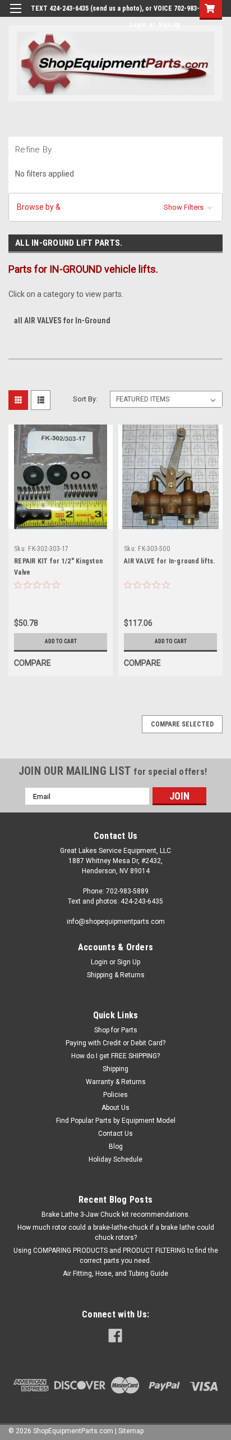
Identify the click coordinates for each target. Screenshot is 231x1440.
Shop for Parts (115, 1030)
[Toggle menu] (15, 15)
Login (138, 25)
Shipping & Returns (116, 975)
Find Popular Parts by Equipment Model (115, 1121)
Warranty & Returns (116, 1082)
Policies (115, 1095)
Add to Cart (61, 641)
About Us (115, 1108)
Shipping (115, 1069)
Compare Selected (182, 724)
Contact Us (115, 1133)
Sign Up (169, 25)
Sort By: (85, 399)
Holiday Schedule (115, 1159)
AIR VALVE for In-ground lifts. (169, 561)
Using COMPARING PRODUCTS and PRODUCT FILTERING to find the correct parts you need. (115, 1256)
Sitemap (131, 1431)
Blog (116, 1146)
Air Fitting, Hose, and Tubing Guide (115, 1274)
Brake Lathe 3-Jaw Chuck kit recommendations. (115, 1214)
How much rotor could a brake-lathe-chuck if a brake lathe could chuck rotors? (115, 1233)
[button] (115, 207)
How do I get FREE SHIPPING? (115, 1056)
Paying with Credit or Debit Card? (115, 1043)
